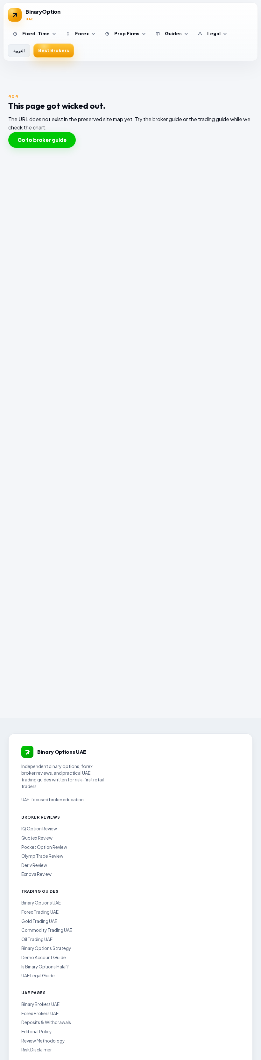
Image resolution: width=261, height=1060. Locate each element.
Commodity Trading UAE (46, 930)
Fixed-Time (36, 33)
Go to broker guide (42, 139)
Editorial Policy (36, 1031)
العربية (19, 50)
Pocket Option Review (44, 847)
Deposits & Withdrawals (46, 1022)
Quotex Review (37, 838)
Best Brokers (53, 50)
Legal (214, 33)
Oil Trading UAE (37, 939)
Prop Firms (126, 33)
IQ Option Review (39, 828)
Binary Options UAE (41, 902)
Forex (82, 33)
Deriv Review (34, 865)
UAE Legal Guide (38, 975)
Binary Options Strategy (46, 948)
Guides (173, 33)
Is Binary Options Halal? (45, 966)
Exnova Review (36, 874)
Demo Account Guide (43, 957)
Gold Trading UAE (39, 921)
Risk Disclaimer (36, 1049)
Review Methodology (43, 1040)
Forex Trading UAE (40, 912)
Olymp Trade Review (42, 856)
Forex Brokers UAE (40, 1013)
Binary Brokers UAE (40, 1004)
